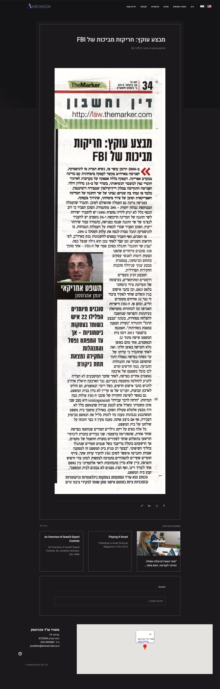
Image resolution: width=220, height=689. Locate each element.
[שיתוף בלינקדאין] (149, 505)
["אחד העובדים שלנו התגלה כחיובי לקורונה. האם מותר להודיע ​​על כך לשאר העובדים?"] (158, 543)
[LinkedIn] (20, 654)
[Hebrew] (202, 6)
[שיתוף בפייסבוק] (164, 505)
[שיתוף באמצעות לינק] (142, 505)
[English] (209, 6)
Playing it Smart (118, 537)
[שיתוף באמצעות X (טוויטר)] (156, 505)
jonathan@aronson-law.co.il (44, 646)
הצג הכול (43, 525)
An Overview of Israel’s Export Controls (61, 539)
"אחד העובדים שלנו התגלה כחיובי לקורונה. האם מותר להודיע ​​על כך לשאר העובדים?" (159, 563)
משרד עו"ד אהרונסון (45, 629)
